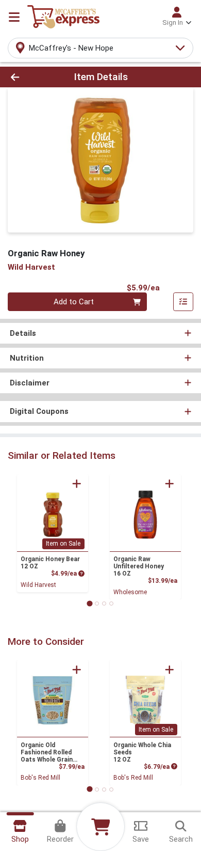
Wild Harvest (38, 585)
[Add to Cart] (77, 483)
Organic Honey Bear (50, 562)
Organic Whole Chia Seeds (142, 752)
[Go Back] (31, 77)
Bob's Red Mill (40, 777)
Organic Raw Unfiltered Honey (138, 566)
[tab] (89, 603)
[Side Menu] (14, 17)
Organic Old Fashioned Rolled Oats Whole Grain (47, 752)
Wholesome (130, 592)
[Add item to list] (183, 301)
